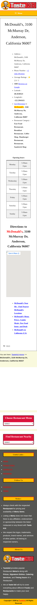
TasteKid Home (18, 355)
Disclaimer (7, 474)
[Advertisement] (18, 388)
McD (8, 346)
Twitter (6, 491)
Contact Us (7, 469)
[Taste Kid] (18, 5)
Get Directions (19, 104)
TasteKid (22, 600)
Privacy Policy (9, 465)
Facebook (7, 487)
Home (5, 461)
